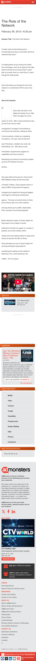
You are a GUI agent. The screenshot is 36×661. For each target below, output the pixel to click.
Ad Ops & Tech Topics (9, 597)
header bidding (12, 426)
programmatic (11, 421)
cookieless (10, 442)
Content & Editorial (8, 634)
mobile (9, 395)
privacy (9, 436)
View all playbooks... (26, 383)
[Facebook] (2, 659)
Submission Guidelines (9, 632)
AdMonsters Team (8, 609)
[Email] (14, 659)
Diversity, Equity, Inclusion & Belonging (15, 623)
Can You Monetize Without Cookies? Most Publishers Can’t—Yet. (11, 354)
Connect (9, 405)
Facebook (5, 637)
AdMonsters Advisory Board (11, 612)
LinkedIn (5, 640)
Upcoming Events (8, 586)
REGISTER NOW (8, 559)
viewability (10, 416)
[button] (3, 511)
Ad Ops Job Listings (9, 594)
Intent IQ (25, 380)
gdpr (8, 431)
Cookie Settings (7, 620)
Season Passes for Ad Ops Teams (13, 588)
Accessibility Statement (10, 626)
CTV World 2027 (23, 300)
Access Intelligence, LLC (11, 649)
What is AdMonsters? (9, 603)
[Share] (18, 659)
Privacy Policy (6, 617)
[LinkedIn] (10, 659)
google (9, 411)
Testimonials (6, 614)
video (8, 400)
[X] (6, 659)
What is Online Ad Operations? (12, 606)
